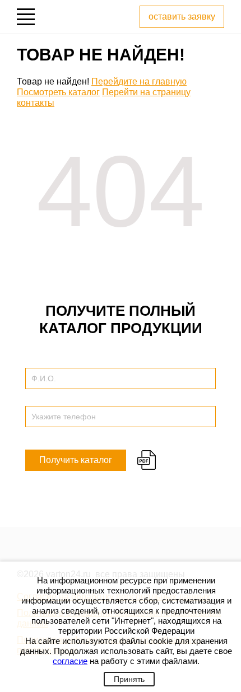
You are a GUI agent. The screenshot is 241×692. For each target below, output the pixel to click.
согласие (70, 661)
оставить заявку (182, 16)
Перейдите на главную (139, 81)
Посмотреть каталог (58, 92)
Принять (129, 679)
